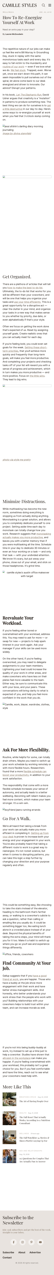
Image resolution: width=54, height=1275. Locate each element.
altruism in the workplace (17, 1058)
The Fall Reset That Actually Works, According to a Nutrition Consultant (34, 1120)
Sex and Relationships (30, 1151)
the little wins (37, 375)
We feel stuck (18, 70)
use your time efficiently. (27, 302)
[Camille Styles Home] (20, 5)
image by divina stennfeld (17, 133)
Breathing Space (27, 1097)
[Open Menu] (50, 5)
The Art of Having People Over (33, 1101)
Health (22, 1113)
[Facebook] (13, 1242)
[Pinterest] (31, 1242)
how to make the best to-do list (24, 287)
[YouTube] (40, 1242)
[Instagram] (22, 1242)
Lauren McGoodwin (14, 34)
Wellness (8, 12)
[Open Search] (43, 5)
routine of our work (13, 66)
